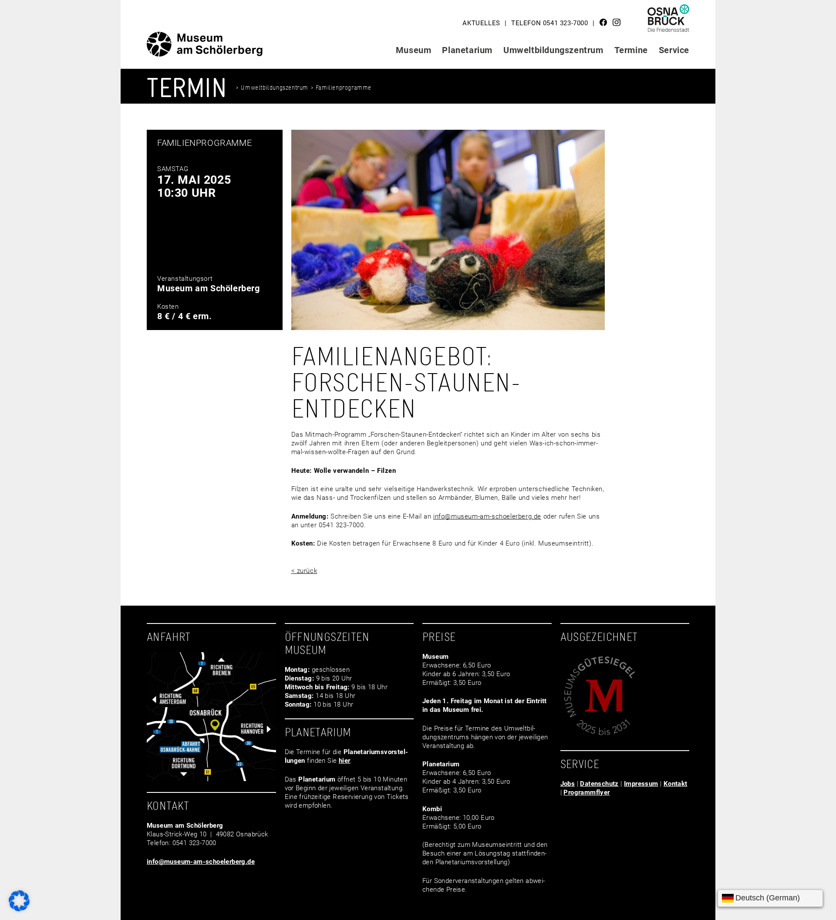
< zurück (304, 571)
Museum (413, 50)
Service (674, 50)
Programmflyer (586, 792)
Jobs (567, 784)
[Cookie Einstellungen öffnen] (19, 909)
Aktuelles (481, 23)
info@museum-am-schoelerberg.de (487, 516)
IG (616, 22)
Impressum (641, 784)
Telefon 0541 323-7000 (549, 23)
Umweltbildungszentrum (553, 50)
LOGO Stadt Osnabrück (668, 21)
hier (345, 761)
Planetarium (467, 50)
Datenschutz (599, 784)
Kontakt (676, 784)
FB (603, 22)
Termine (631, 50)
